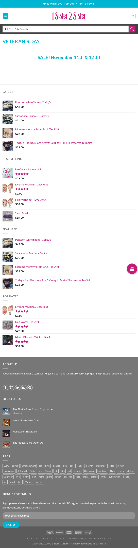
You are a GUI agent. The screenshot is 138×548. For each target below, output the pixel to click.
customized (9, 471)
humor (121, 471)
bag (40, 465)
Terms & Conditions (80, 538)
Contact (61, 538)
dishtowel (22, 471)
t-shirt (126, 476)
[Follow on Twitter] (18, 387)
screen (58, 476)
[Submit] (132, 29)
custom (120, 465)
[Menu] (5, 16)
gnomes (77, 471)
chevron (89, 465)
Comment (17, 413)
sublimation (114, 476)
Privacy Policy (102, 538)
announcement (29, 465)
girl (69, 471)
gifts (63, 471)
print (49, 476)
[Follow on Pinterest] (30, 387)
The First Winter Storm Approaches (33, 409)
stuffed (94, 476)
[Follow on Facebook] (5, 387)
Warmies (29, 482)
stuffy (103, 476)
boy (71, 465)
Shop (29, 538)
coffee (111, 465)
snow (85, 476)
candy (79, 465)
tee (5, 482)
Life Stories (41, 538)
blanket (56, 465)
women (39, 482)
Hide (112, 471)
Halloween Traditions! (25, 431)
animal (15, 465)
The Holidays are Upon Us (28, 442)
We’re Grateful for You (26, 420)
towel (12, 482)
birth (47, 465)
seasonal (68, 476)
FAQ (52, 538)
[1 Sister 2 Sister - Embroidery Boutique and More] (69, 16)
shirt (78, 476)
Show (132, 269)
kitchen (130, 471)
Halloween (89, 471)
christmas (100, 465)
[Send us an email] (24, 387)
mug (34, 476)
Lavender (8, 476)
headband (102, 471)
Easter (33, 471)
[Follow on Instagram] (11, 387)
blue (65, 465)
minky (26, 476)
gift (56, 471)
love (18, 476)
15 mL (6, 465)
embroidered (45, 471)
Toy (20, 482)
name (41, 476)
